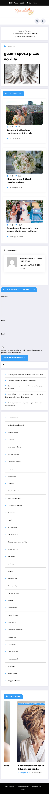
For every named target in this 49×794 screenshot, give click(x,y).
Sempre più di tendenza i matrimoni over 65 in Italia (20, 131)
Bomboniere (12, 476)
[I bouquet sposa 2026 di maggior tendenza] (24, 162)
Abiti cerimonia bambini (16, 425)
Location (10, 571)
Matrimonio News (13, 593)
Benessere (11, 469)
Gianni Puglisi (24, 772)
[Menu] (5, 21)
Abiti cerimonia (13, 418)
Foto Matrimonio (13, 535)
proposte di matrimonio (15, 629)
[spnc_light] (43, 21)
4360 (20, 225)
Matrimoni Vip (12, 586)
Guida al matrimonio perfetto (17, 542)
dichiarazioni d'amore (15, 505)
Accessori (11, 440)
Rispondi (22, 269)
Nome (3, 320)
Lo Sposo (11, 564)
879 (19, 176)
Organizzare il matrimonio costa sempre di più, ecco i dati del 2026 (22, 230)
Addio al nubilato (13, 454)
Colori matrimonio (14, 491)
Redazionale (12, 637)
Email (3, 334)
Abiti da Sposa (13, 432)
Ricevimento (12, 644)
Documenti (11, 513)
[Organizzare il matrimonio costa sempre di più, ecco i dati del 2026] (24, 211)
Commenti (4, 296)
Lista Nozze (11, 556)
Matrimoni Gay (12, 578)
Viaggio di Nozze (14, 681)
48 (19, 126)
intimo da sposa (13, 549)
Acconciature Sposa (14, 447)
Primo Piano (12, 622)
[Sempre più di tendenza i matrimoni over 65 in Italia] (24, 113)
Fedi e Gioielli (12, 527)
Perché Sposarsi (13, 615)
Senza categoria (13, 659)
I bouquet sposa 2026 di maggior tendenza (19, 180)
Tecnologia (11, 666)
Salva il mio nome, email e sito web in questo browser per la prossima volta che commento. (21, 351)
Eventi (9, 520)
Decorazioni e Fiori (14, 498)
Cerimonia (11, 483)
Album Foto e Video (14, 462)
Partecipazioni (12, 608)
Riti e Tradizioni (13, 651)
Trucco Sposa (12, 673)
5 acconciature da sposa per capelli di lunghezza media (24, 767)
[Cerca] (37, 21)
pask (11, 126)
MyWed (10, 600)
